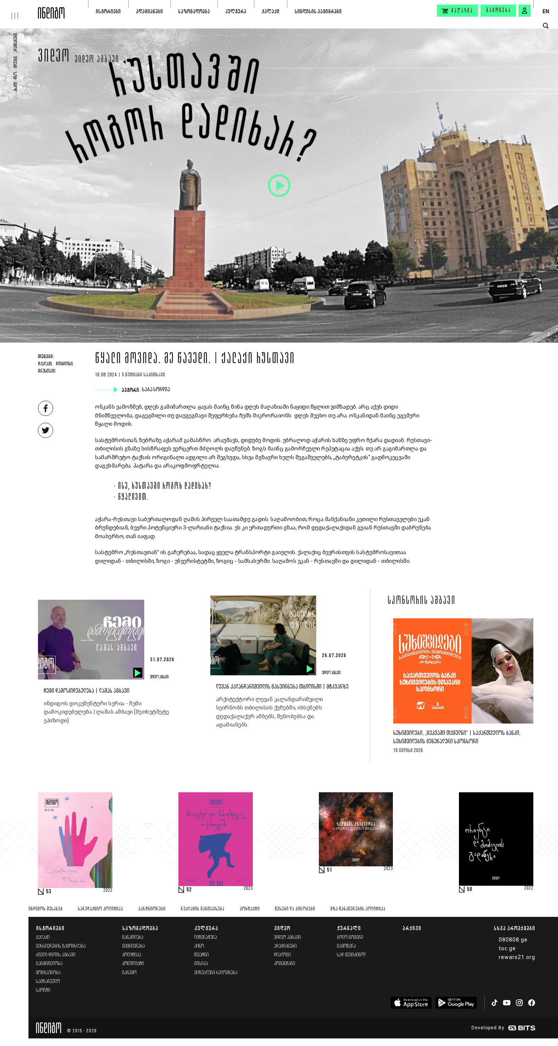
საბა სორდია (157, 390)
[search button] (546, 26)
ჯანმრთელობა (49, 964)
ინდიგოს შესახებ (45, 909)
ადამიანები (149, 11)
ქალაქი (270, 11)
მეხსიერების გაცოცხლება (61, 946)
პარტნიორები (152, 909)
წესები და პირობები (295, 909)
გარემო (129, 973)
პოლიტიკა (131, 955)
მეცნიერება (133, 946)
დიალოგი (282, 955)
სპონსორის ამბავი (422, 601)
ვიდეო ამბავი (97, 60)
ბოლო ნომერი (350, 937)
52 (189, 890)
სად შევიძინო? (351, 955)
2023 (107, 890)
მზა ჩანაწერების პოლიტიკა (357, 909)
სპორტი (43, 990)
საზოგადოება (194, 11)
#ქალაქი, (45, 364)
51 (329, 870)
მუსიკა (201, 964)
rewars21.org (517, 957)
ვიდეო (54, 57)
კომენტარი (284, 964)
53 (48, 892)
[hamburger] (19, 9)
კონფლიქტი (133, 964)
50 (469, 889)
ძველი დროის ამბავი (56, 955)
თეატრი (201, 955)
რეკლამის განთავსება (202, 909)
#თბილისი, (65, 364)
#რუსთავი (46, 371)
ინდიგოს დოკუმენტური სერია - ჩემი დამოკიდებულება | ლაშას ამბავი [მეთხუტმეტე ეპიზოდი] (106, 712)
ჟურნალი (349, 928)
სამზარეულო (48, 981)
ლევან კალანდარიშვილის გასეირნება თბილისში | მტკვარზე (282, 687)
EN (545, 11)
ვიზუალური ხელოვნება (216, 973)
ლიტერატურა (205, 937)
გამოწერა (498, 11)
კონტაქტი (250, 909)
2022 (528, 888)
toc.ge (507, 948)
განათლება (132, 937)
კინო (199, 946)
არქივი (411, 928)
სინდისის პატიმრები (318, 11)
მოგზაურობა (48, 973)
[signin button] (525, 11)
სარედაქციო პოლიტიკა (100, 909)
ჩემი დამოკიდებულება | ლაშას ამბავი (86, 691)
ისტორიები (108, 11)
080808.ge (513, 940)
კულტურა (235, 11)
